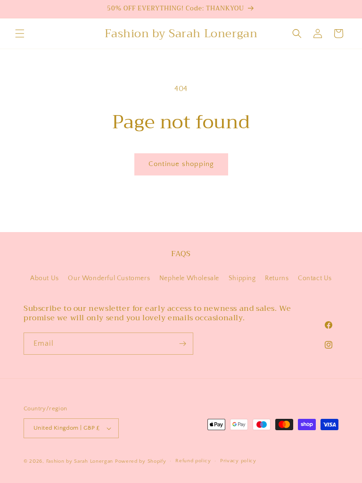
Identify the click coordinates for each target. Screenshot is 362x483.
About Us (44, 278)
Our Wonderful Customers (109, 278)
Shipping (242, 278)
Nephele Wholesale (189, 278)
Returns (276, 278)
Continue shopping (181, 164)
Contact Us (315, 278)
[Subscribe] (182, 344)
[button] (19, 33)
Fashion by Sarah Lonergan (80, 461)
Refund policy (193, 461)
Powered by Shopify (140, 461)
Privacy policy (238, 461)
